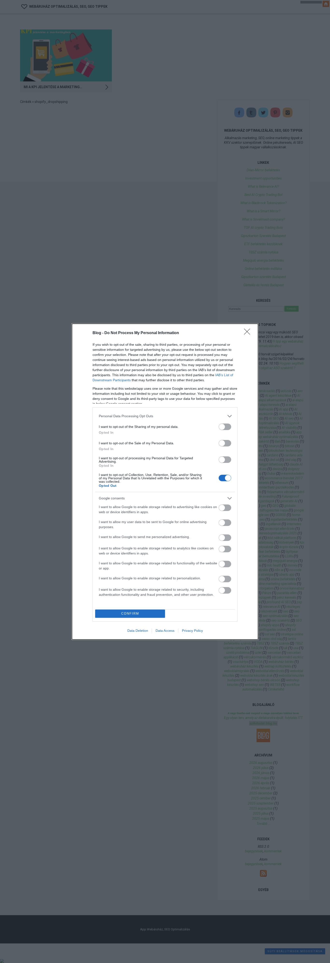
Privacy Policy (192, 630)
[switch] (225, 427)
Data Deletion (137, 630)
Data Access (165, 630)
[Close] (248, 333)
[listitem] (165, 416)
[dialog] (165, 482)
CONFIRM (130, 613)
